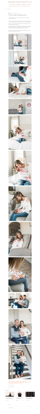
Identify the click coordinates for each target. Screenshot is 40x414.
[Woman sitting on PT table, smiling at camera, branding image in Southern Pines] (9, 394)
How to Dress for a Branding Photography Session (19, 398)
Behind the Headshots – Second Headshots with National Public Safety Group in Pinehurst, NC (30, 398)
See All (34, 390)
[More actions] (31, 13)
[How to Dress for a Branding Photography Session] (20, 394)
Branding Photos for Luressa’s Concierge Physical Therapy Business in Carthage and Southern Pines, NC (9, 398)
